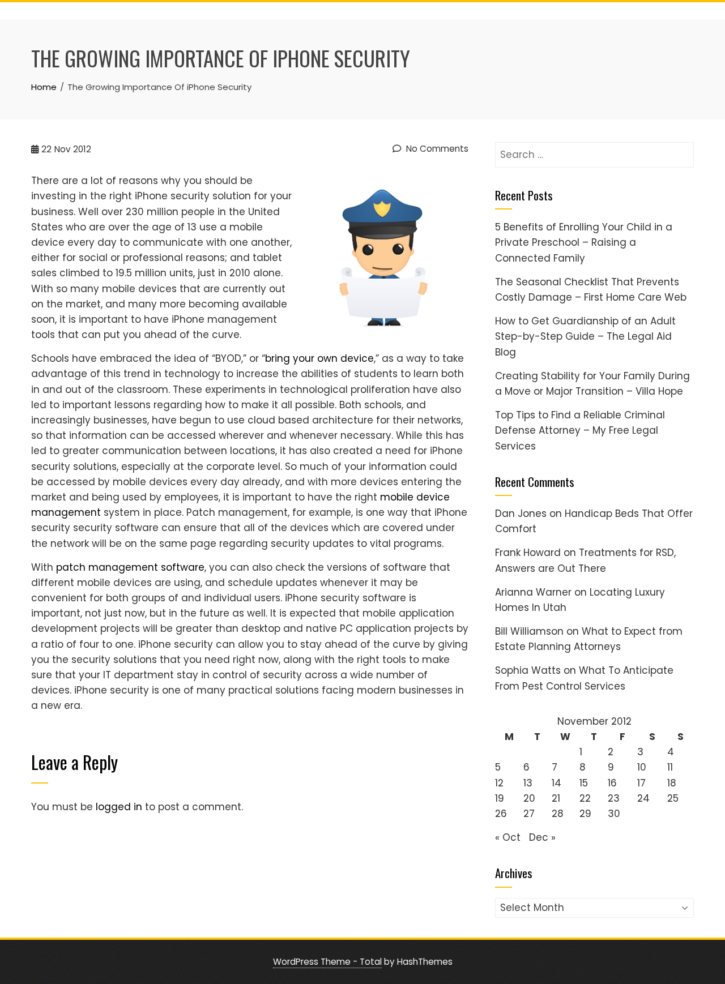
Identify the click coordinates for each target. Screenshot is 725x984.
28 (558, 813)
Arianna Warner (533, 592)
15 (583, 783)
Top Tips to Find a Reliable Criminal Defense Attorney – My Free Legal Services (580, 430)
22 (585, 798)
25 (673, 798)
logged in (119, 807)
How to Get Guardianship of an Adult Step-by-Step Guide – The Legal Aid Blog (585, 336)
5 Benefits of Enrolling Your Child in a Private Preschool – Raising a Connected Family (583, 242)
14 (556, 783)
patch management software (130, 567)
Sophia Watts (528, 670)
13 (527, 783)
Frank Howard (528, 552)
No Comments (436, 149)
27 (529, 813)
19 (499, 798)
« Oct (508, 837)
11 (670, 767)
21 (556, 798)
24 (643, 798)
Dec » (542, 837)
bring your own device (319, 358)
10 (641, 767)
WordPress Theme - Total (327, 962)
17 (641, 783)
